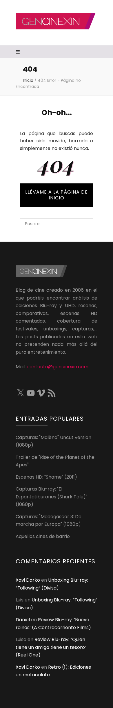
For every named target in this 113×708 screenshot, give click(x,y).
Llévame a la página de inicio (56, 195)
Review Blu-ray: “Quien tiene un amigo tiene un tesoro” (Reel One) (51, 647)
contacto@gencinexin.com (57, 366)
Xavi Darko (28, 580)
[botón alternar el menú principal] (18, 52)
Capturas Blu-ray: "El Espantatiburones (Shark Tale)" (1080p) (51, 497)
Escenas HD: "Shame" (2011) (46, 477)
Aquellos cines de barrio (43, 536)
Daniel (23, 619)
